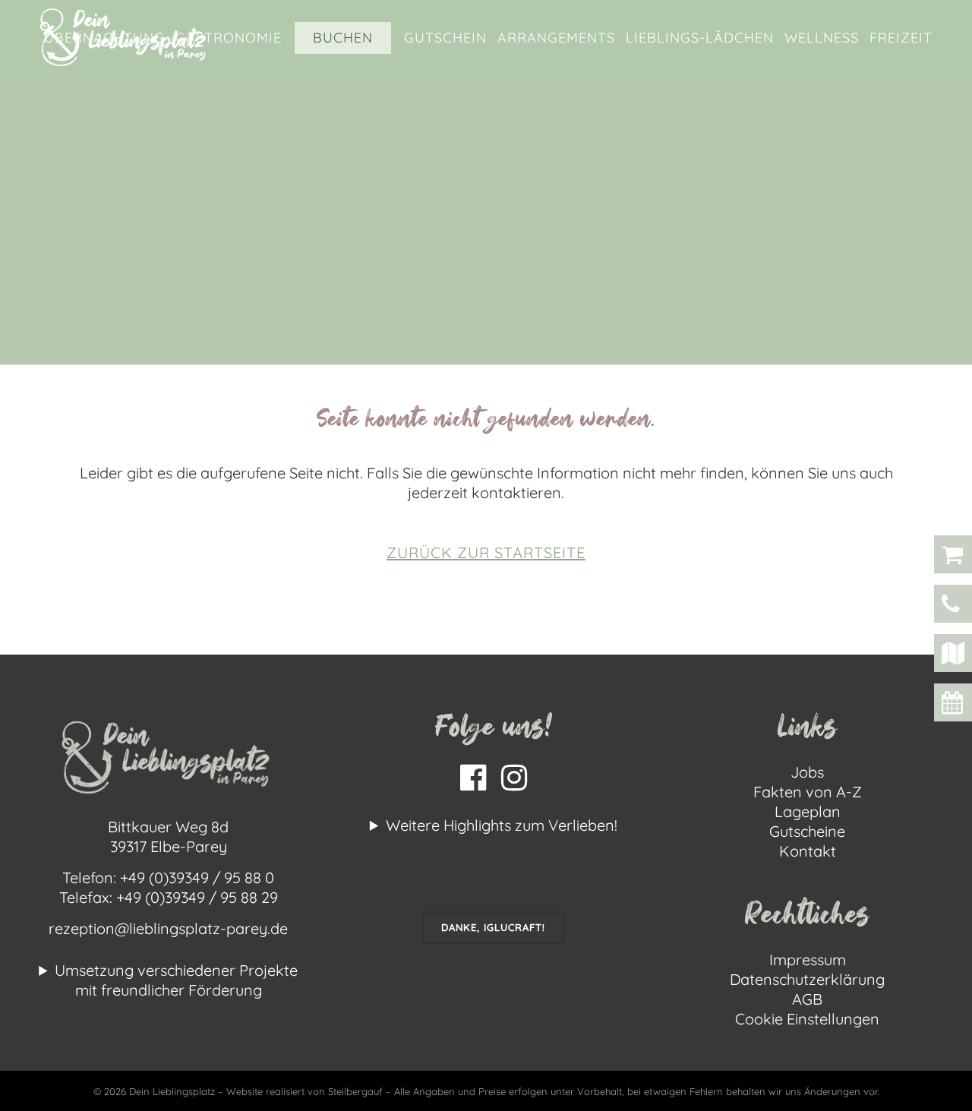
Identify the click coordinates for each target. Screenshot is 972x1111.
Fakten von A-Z (807, 791)
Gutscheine (807, 831)
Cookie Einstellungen (807, 1018)
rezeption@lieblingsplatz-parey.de (168, 928)
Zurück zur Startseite (486, 552)
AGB (807, 998)
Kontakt (807, 850)
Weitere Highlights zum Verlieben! (501, 825)
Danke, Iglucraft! (493, 927)
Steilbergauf (357, 1091)
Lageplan (808, 811)
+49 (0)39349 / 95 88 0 (197, 877)
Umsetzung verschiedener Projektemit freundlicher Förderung (176, 980)
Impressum (807, 959)
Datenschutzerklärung (807, 979)
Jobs (807, 771)
